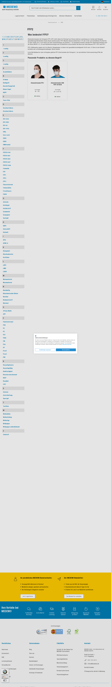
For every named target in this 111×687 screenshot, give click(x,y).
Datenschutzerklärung (66, 344)
